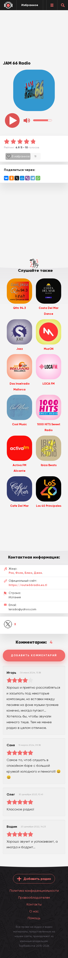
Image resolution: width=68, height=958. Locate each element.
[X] (17, 178)
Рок (11, 573)
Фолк (19, 573)
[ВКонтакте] (6, 178)
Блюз (28, 573)
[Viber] (27, 178)
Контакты (34, 904)
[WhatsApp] (38, 178)
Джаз (38, 573)
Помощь (34, 918)
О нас (34, 911)
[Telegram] (32, 178)
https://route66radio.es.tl (28, 585)
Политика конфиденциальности (34, 890)
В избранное (21, 156)
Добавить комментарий (34, 655)
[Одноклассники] (11, 178)
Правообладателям (34, 897)
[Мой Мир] (22, 178)
